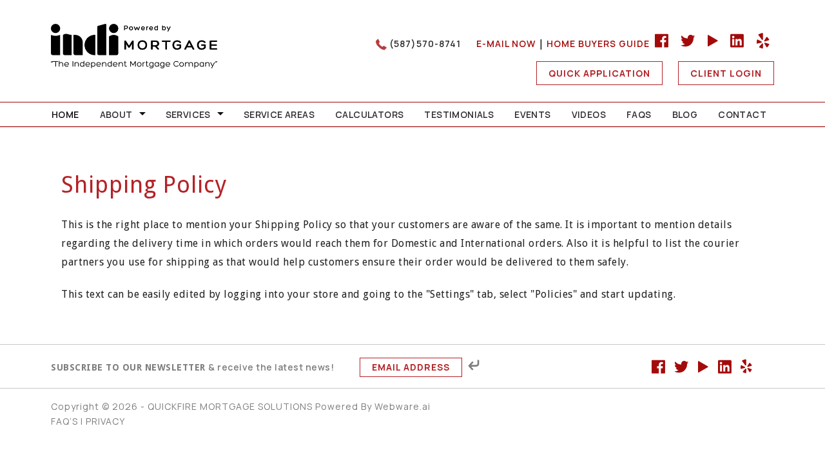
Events (532, 114)
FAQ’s (64, 421)
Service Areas (279, 114)
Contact (742, 114)
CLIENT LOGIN (726, 73)
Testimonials (459, 114)
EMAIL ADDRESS (411, 367)
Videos (589, 114)
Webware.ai (402, 406)
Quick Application (599, 73)
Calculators (369, 114)
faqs (639, 114)
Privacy (105, 421)
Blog (685, 114)
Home (65, 114)
